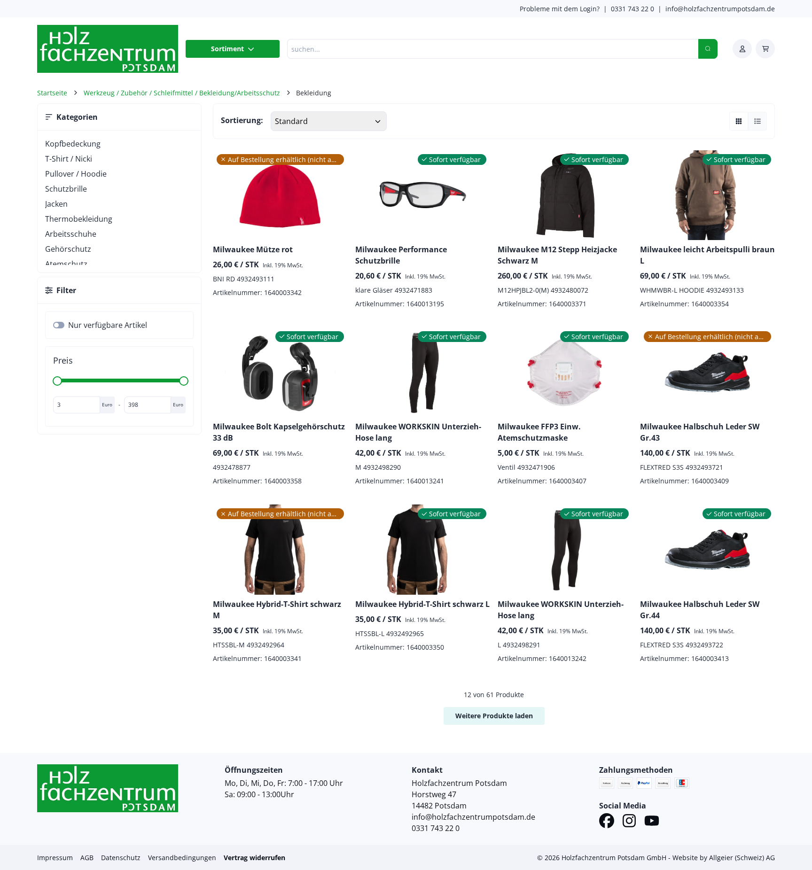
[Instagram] (629, 822)
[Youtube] (651, 822)
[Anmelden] (742, 48)
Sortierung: (242, 120)
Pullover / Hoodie (76, 174)
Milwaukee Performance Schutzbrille (401, 255)
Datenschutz (121, 857)
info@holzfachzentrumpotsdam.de (720, 8)
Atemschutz (66, 264)
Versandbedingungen (182, 857)
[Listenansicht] (757, 121)
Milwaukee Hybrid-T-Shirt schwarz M (277, 610)
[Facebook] (606, 822)
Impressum (55, 857)
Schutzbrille (66, 189)
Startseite (52, 92)
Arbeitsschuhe (70, 234)
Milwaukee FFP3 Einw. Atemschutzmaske (539, 432)
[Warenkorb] (765, 48)
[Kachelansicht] (738, 121)
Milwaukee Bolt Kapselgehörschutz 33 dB (279, 432)
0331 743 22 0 (632, 8)
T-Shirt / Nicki (68, 159)
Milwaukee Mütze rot (253, 249)
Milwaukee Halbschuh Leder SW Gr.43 (699, 432)
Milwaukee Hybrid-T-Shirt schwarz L (422, 604)
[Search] (708, 49)
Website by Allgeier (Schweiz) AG (723, 857)
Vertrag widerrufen (254, 857)
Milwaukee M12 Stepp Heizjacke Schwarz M (557, 255)
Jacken (56, 204)
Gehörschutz (68, 249)
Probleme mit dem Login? (560, 8)
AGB (87, 857)
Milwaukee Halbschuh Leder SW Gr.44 (699, 610)
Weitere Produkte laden (494, 715)
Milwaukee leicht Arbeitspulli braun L (707, 255)
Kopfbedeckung (73, 144)
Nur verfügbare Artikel (107, 325)
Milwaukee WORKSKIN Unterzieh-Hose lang (418, 432)
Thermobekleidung (78, 219)
